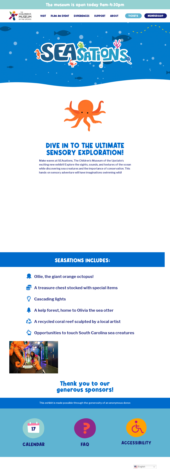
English (141, 467)
